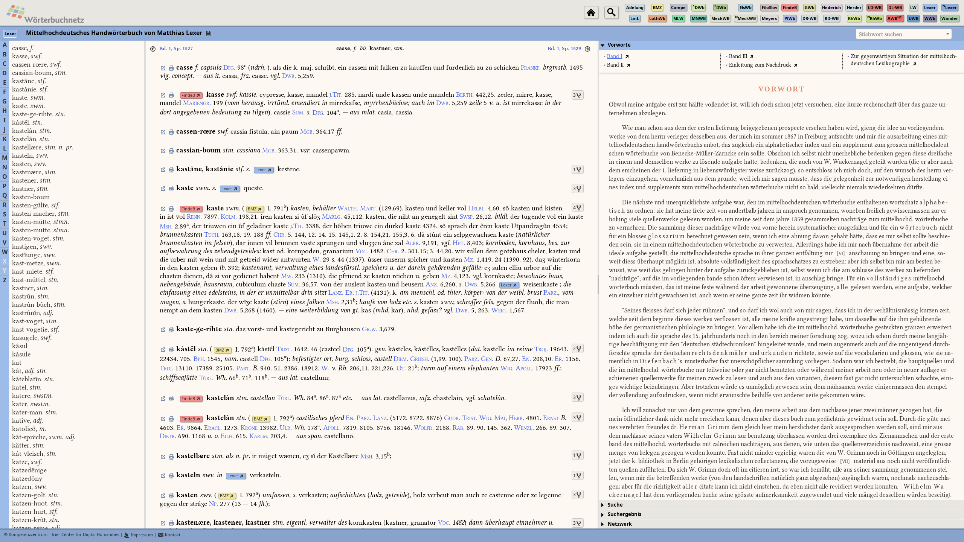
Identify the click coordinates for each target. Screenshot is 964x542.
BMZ (252, 209)
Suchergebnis (624, 514)
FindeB (188, 95)
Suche (615, 505)
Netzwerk (620, 524)
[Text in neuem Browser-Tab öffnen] (627, 56)
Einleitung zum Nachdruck (760, 65)
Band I (614, 56)
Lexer (260, 170)
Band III (738, 56)
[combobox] (904, 34)
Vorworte (619, 45)
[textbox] (904, 34)
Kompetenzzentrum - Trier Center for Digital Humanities (64, 535)
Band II (615, 65)
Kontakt (172, 535)
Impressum (141, 535)
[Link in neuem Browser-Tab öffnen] (198, 95)
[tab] (781, 45)
